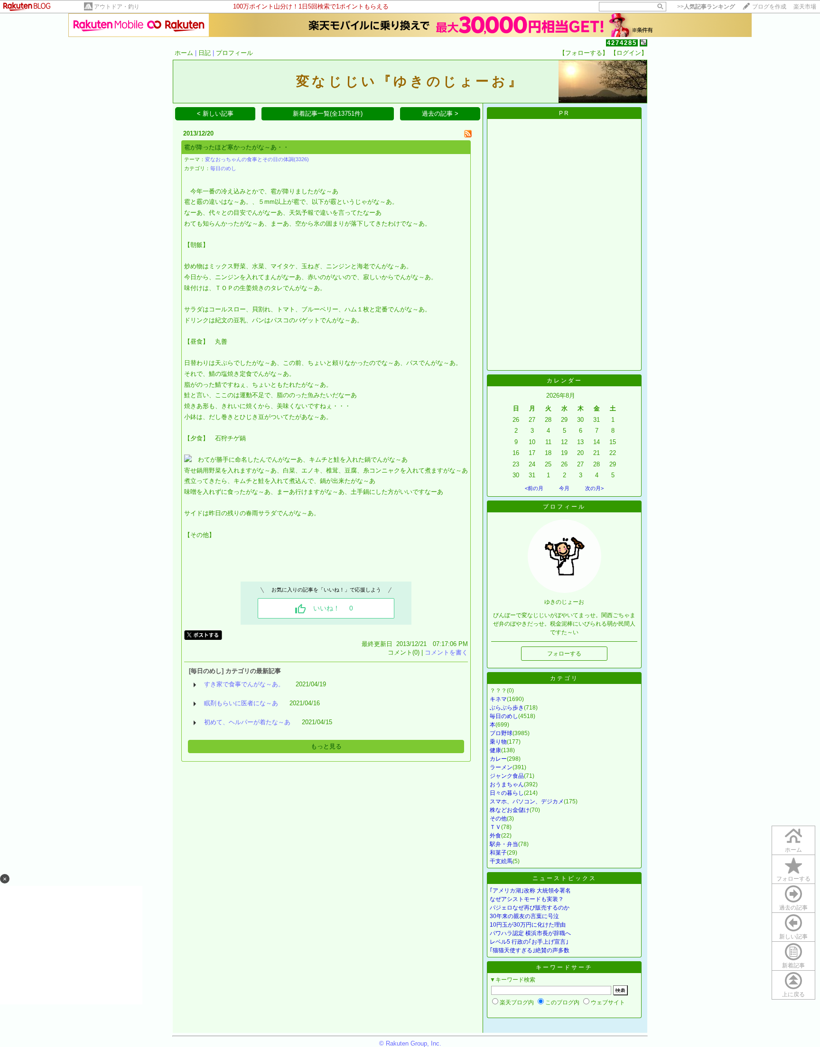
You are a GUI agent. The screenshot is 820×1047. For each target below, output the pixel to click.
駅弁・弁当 (504, 844)
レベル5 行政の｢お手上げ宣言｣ (529, 941)
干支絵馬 (501, 861)
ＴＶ (495, 827)
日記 (204, 52)
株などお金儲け (510, 810)
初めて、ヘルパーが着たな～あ (247, 722)
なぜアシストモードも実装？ (527, 899)
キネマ (498, 699)
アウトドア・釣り (117, 6)
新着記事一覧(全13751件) (328, 113)
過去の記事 (793, 907)
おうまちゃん (507, 784)
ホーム (184, 52)
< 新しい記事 (215, 113)
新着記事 (793, 965)
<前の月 (534, 488)
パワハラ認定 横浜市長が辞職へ (530, 933)
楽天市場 (804, 6)
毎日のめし (223, 168)
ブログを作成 (769, 6)
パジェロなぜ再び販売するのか (529, 907)
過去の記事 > (440, 113)
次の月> (594, 488)
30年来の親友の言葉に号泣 (524, 916)
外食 (495, 835)
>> (706, 6)
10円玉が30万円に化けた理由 (528, 924)
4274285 (622, 42)
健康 (495, 750)
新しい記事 (793, 936)
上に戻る (793, 994)
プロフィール (234, 52)
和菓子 (498, 852)
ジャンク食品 (507, 776)
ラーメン (501, 767)
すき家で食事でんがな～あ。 (244, 684)
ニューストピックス (564, 878)
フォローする (793, 878)
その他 (498, 818)
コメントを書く (446, 652)
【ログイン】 (628, 52)
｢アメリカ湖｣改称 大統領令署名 (530, 890)
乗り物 (498, 741)
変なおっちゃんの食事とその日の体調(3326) (257, 159)
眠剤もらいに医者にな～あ (241, 703)
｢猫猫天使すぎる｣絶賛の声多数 (529, 950)
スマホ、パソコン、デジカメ (527, 801)
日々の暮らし (507, 793)
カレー (498, 759)
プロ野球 (501, 733)
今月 (564, 488)
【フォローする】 (583, 52)
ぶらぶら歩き (507, 707)
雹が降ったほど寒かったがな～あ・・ (236, 147)
